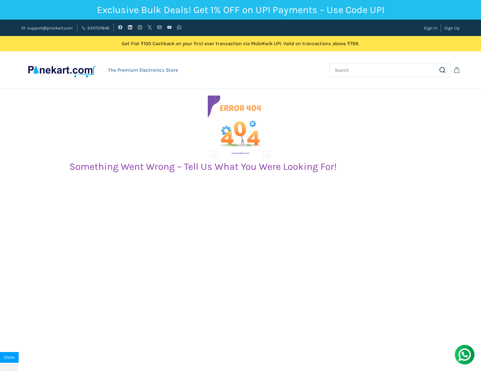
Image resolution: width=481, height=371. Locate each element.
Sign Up (452, 28)
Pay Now (9, 367)
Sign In (430, 28)
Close (9, 357)
